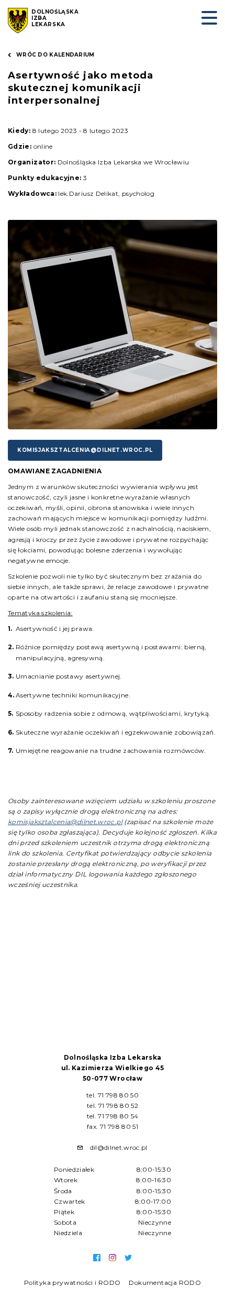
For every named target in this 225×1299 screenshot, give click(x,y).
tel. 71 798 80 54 (113, 1116)
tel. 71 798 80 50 (112, 1095)
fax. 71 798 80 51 (112, 1126)
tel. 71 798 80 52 (112, 1105)
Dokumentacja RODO (165, 1282)
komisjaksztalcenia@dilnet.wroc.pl (85, 450)
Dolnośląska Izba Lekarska (55, 18)
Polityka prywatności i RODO (72, 1282)
